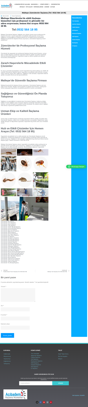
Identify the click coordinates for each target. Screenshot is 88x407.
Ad (2, 306)
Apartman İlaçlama (76, 24)
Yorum (3, 286)
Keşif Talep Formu (63, 354)
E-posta (4, 315)
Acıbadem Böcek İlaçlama (22, 4)
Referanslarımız (38, 7)
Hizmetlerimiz (44, 4)
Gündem (46, 7)
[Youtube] (44, 402)
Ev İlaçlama (74, 45)
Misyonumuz (7, 356)
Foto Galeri (29, 7)
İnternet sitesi (5, 324)
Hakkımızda (34, 4)
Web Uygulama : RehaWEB (78, 395)
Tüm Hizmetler (75, 21)
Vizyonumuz (7, 359)
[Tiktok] (47, 402)
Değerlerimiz (7, 361)
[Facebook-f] (40, 402)
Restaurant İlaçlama (76, 33)
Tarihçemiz (7, 363)
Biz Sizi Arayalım (62, 356)
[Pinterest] (51, 402)
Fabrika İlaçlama (75, 27)
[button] (76, 166)
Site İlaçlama (75, 42)
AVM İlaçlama (75, 36)
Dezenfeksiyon (55, 4)
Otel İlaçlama (75, 30)
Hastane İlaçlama (76, 39)
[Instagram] (37, 402)
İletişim (52, 7)
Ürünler (22, 7)
